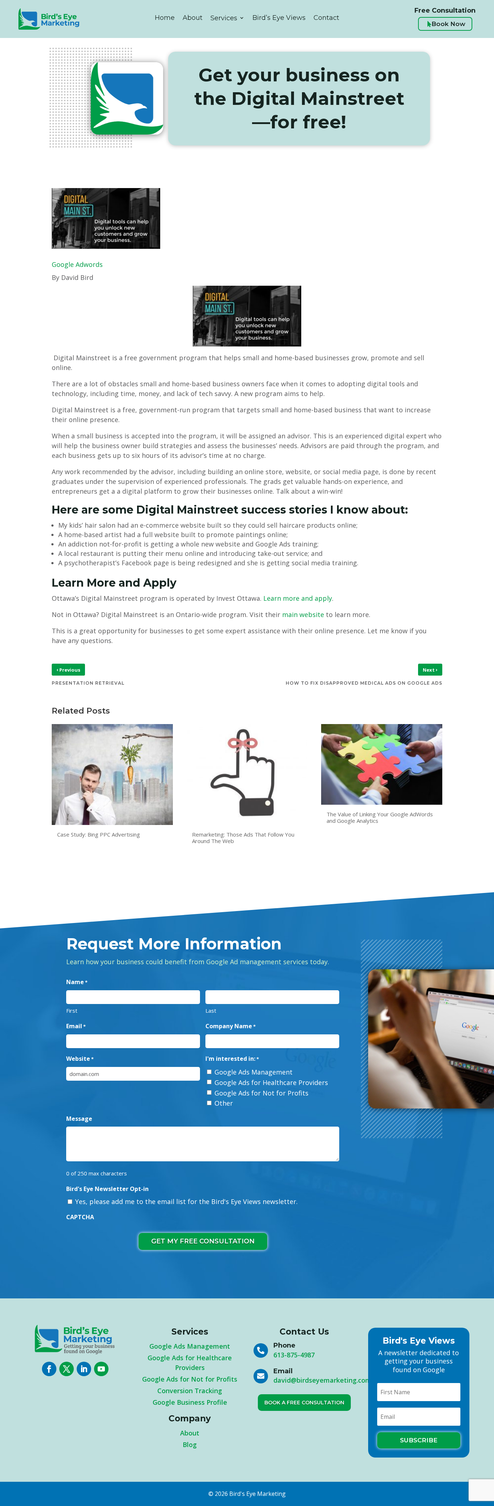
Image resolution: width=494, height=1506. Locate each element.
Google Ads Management (253, 1072)
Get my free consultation (203, 1241)
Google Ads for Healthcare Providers (271, 1082)
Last (210, 1010)
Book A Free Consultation (304, 1402)
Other (223, 1103)
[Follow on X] (66, 1369)
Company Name (230, 1026)
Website (80, 1059)
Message (79, 1119)
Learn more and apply (297, 598)
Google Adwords (77, 264)
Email (76, 1026)
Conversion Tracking (189, 1390)
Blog (190, 1444)
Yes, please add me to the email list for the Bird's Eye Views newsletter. (186, 1201)
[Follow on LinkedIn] (84, 1369)
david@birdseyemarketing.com (322, 1380)
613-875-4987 (294, 1354)
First (71, 1010)
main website (303, 614)
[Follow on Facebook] (49, 1369)
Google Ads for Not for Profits (261, 1093)
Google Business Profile (190, 1402)
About (189, 1433)
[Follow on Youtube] (101, 1369)
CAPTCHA (80, 1217)
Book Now (446, 23)
